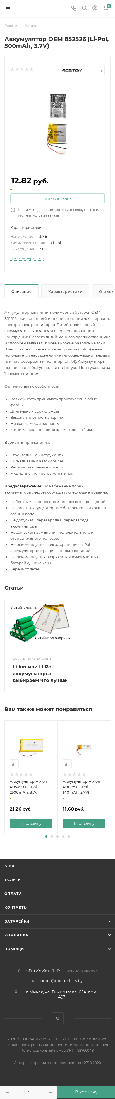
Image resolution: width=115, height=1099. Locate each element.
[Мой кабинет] (94, 8)
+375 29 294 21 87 (43, 970)
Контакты (15, 907)
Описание (21, 292)
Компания (16, 935)
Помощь (14, 949)
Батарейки (17, 921)
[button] (46, 836)
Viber (58, 1018)
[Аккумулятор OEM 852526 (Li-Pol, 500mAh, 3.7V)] (57, 123)
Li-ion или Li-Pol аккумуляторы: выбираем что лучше (40, 673)
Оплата (13, 894)
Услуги (12, 880)
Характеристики (65, 292)
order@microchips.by (61, 980)
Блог (9, 866)
